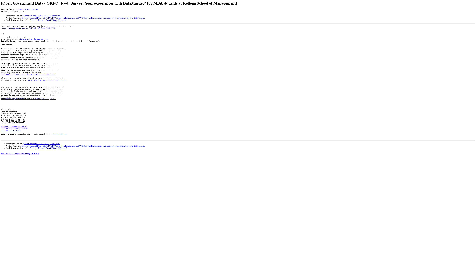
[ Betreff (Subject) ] (52, 20)
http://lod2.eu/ (60, 134)
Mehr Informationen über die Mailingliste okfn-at (20, 153)
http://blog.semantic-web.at (14, 128)
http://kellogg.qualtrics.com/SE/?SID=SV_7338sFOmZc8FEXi (28, 28)
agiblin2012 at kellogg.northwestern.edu (47, 80)
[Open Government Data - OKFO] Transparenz (41, 16)
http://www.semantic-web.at (14, 127)
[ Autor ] (64, 20)
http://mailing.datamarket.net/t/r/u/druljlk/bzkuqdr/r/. (28, 99)
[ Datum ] (32, 20)
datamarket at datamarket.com (34, 39)
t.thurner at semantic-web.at (27, 9)
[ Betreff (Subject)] (52, 148)
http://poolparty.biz (11, 130)
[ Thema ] (40, 20)
